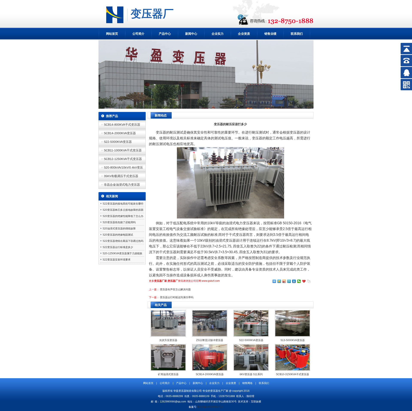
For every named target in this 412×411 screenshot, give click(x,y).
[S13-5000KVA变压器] (292, 335)
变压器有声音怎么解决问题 (175, 289)
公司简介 (138, 33)
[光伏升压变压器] (168, 335)
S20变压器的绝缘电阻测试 (118, 234)
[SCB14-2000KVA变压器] (209, 369)
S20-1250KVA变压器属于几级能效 (122, 253)
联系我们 (297, 33)
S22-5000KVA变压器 (118, 141)
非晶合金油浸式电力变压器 (122, 184)
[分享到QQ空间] (279, 281)
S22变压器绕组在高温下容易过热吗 (123, 240)
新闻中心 (191, 33)
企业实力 (218, 33)
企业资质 (244, 33)
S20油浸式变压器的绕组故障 (119, 228)
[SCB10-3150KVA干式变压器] (292, 369)
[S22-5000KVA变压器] (251, 335)
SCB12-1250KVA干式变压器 (123, 159)
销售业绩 (270, 33)
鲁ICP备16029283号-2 (210, 406)
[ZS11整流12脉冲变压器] (209, 335)
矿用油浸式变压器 (168, 374)
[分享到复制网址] (309, 281)
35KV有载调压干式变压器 (121, 176)
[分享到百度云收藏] (304, 281)
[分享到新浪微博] (284, 281)
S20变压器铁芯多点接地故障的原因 (123, 209)
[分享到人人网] (294, 281)
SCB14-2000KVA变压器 (120, 133)
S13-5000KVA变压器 (292, 340)
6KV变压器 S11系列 (251, 374)
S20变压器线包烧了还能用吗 (119, 222)
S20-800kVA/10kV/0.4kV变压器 (123, 169)
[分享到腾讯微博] (289, 281)
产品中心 (165, 33)
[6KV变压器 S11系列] (251, 369)
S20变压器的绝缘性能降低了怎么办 (123, 216)
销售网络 (247, 383)
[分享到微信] (299, 281)
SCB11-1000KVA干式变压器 (123, 150)
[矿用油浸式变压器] (168, 369)
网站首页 (112, 33)
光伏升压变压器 (168, 340)
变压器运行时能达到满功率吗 (176, 297)
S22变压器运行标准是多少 (118, 247)
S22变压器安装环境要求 (116, 259)
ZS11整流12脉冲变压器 (209, 340)
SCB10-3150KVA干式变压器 (292, 374)
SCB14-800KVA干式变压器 (122, 124)
